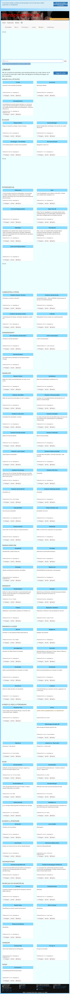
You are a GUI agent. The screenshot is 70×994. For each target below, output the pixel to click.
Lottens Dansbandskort (52, 335)
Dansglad (52, 589)
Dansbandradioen (17, 764)
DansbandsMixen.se (18, 783)
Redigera (6, 95)
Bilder (17, 22)
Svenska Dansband (18, 354)
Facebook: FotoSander (52, 432)
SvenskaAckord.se (18, 101)
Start (4, 22)
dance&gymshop (18, 648)
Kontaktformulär (8, 991)
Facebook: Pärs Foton (52, 470)
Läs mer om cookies (61, 3)
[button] (41, 27)
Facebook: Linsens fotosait (18, 451)
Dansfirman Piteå (18, 707)
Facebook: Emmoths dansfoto (18, 432)
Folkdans (18, 607)
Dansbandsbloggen (52, 123)
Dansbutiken (18, 667)
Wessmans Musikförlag (18, 924)
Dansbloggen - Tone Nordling (18, 141)
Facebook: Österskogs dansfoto (52, 489)
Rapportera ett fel (59, 19)
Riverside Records (52, 886)
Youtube (23, 987)
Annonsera (40, 989)
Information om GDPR (60, 987)
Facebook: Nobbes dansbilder (52, 451)
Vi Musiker (52, 314)
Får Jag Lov (52, 945)
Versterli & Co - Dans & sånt (52, 743)
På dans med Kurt (17, 526)
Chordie (18, 82)
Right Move (18, 743)
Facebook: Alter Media (18, 395)
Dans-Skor (52, 648)
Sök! (65, 61)
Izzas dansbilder (18, 507)
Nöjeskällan (18, 227)
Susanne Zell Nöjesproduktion (17, 246)
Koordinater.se (18, 967)
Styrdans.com (52, 567)
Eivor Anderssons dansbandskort (18, 335)
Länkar (34, 27)
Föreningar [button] (25, 27)
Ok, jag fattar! (60, 5)
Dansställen (8, 27)
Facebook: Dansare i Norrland (17, 295)
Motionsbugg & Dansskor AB (52, 724)
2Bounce (18, 629)
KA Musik (18, 886)
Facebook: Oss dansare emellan (18, 314)
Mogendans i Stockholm (52, 607)
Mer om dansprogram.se (44, 986)
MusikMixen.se (52, 802)
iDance (52, 707)
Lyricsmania (52, 82)
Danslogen (18, 567)
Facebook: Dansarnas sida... (52, 295)
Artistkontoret (18, 190)
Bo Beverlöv (18, 824)
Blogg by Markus (18, 123)
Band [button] (16, 27)
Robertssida (52, 526)
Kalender (10, 22)
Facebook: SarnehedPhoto (18, 489)
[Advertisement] (35, 45)
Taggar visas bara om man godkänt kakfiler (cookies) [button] (17, 64)
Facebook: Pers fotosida (18, 470)
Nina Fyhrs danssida (52, 141)
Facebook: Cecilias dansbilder (52, 395)
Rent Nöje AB (52, 227)
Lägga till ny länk (60, 73)
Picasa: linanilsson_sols (52, 507)
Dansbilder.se (52, 376)
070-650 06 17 (7, 989)
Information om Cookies (60, 986)
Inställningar (50, 27)
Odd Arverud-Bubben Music (52, 843)
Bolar (52, 190)
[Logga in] (21, 22)
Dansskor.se (18, 686)
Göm (13, 95)
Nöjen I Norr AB (52, 209)
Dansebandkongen (52, 783)
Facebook (23, 986)
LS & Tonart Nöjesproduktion (18, 209)
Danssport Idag (18, 945)
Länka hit (40, 987)
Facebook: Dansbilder (52, 414)
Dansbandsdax (52, 764)
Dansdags (52, 548)
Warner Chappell (52, 905)
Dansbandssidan (18, 589)
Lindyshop (52, 686)
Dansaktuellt (18, 548)
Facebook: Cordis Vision (18, 414)
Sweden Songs (18, 905)
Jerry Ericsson (17, 843)
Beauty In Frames (18, 376)
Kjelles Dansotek (18, 802)
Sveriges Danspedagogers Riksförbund (52, 864)
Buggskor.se (52, 629)
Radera (19, 95)
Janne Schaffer (52, 824)
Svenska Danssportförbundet (18, 864)
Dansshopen (52, 667)
